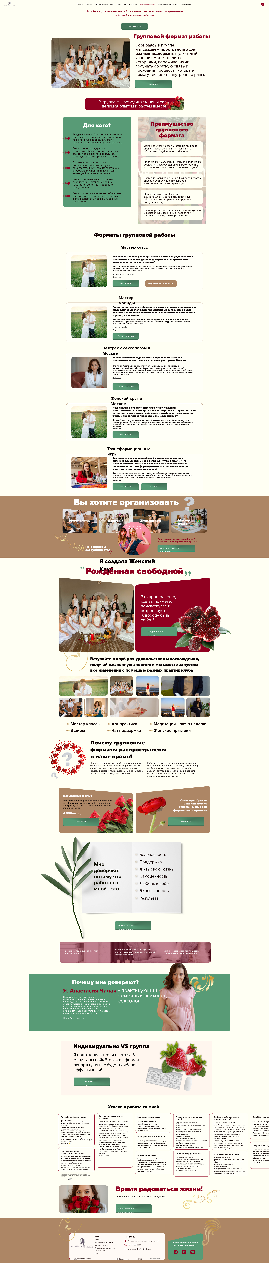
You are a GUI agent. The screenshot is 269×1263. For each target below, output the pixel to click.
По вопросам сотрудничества (98, 548)
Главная (80, 4)
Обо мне (89, 4)
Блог (96, 1253)
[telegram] (262, 4)
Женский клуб (186, 4)
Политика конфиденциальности (122, 1258)
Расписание (125, 283)
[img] (175, 1252)
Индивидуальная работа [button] (105, 4)
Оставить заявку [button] (126, 336)
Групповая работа (147, 4)
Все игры (154, 486)
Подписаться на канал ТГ (160, 283)
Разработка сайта (155, 1258)
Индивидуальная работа (104, 1242)
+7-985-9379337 (134, 1245)
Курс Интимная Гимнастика (127, 4)
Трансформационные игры (168, 4)
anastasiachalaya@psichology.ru (139, 1249)
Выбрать (153, 84)
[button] (117, 277)
